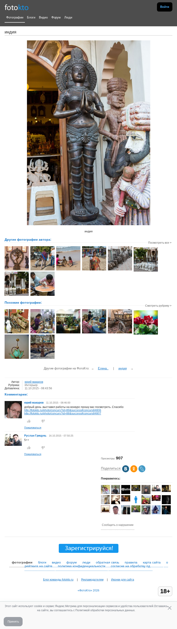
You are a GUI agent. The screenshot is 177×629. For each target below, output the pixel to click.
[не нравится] (43, 421)
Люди (68, 17)
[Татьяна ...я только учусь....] (105, 493)
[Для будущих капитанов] (42, 358)
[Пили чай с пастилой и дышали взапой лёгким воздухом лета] (120, 333)
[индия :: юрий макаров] (17, 270)
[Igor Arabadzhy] (166, 491)
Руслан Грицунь (35, 435)
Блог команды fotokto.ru (58, 579)
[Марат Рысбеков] (146, 513)
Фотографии (14, 17)
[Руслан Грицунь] (13, 444)
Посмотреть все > (159, 242)
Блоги (31, 17)
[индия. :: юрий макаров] (42, 295)
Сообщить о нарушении (117, 525)
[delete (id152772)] (135, 503)
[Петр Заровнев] (156, 513)
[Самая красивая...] (146, 334)
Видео (43, 17)
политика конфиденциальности (81, 566)
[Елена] (105, 511)
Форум (56, 17)
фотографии (22, 562)
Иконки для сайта (122, 579)
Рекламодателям (92, 579)
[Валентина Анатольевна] (135, 490)
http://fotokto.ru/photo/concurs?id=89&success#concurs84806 (62, 410)
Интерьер (31, 385)
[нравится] (28, 421)
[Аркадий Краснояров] (125, 500)
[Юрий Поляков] (135, 511)
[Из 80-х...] (17, 358)
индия (122, 368)
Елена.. (103, 368)
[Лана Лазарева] (156, 500)
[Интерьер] (17, 333)
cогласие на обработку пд (130, 566)
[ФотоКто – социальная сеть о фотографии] (17, 7)
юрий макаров (34, 381)
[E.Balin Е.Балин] (125, 493)
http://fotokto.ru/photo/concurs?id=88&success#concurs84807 (62, 413)
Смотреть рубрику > (158, 305)
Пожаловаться (32, 427)
